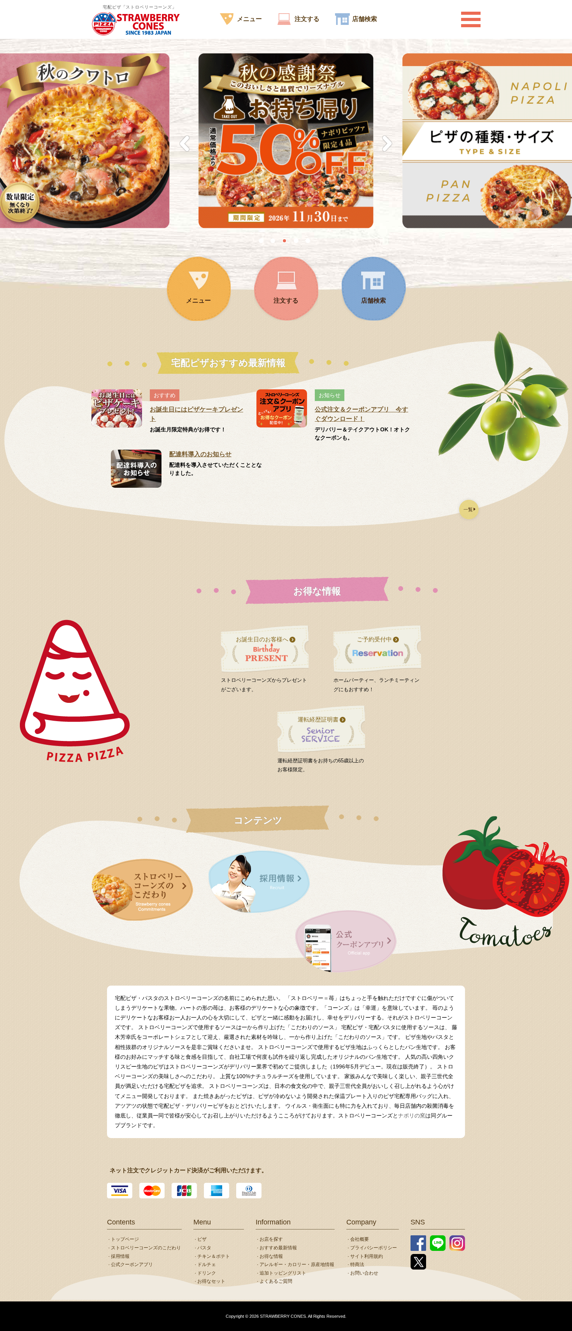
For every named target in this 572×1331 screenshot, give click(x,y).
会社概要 (359, 1239)
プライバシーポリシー (373, 1247)
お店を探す (271, 1239)
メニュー (249, 19)
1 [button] (263, 242)
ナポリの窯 (411, 1115)
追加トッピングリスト (283, 1273)
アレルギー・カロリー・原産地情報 (297, 1264)
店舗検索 (364, 19)
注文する (307, 19)
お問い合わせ (364, 1273)
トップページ (125, 1239)
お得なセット (211, 1281)
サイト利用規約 (366, 1256)
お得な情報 (271, 1256)
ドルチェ (206, 1264)
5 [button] (309, 242)
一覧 (468, 509)
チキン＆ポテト (213, 1256)
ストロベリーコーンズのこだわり (146, 1247)
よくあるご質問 (276, 1281)
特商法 (357, 1264)
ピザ (202, 1239)
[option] (286, 141)
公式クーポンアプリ (132, 1264)
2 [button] (274, 242)
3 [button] (286, 242)
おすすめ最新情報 (278, 1247)
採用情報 (120, 1256)
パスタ (204, 1247)
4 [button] (298, 242)
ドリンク (206, 1273)
